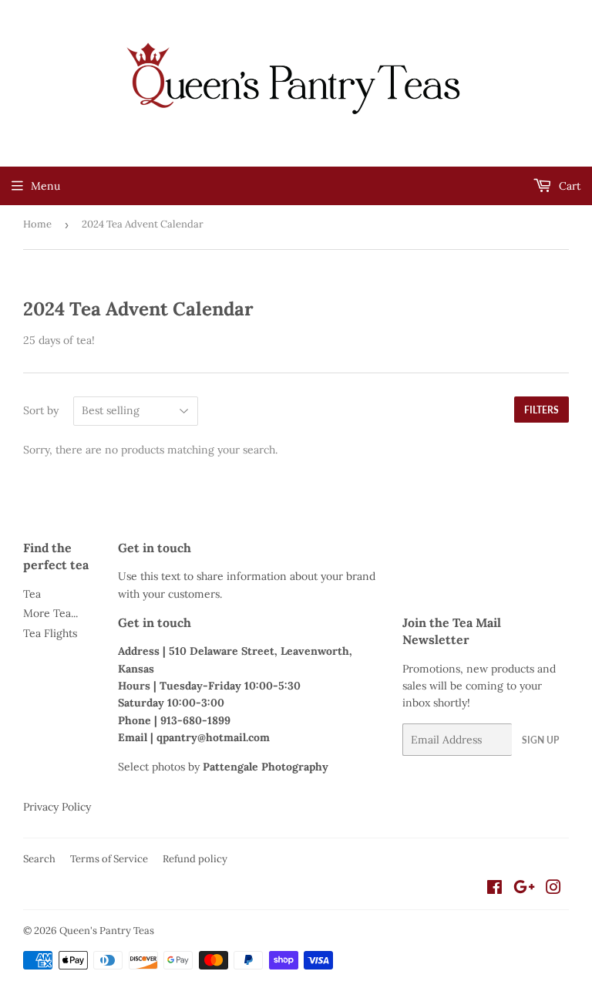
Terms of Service (109, 858)
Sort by (41, 410)
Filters (541, 410)
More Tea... (50, 613)
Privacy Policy (57, 807)
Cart (568, 186)
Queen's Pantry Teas (106, 930)
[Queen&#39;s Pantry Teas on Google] (524, 889)
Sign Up (540, 740)
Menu (45, 186)
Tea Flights (50, 633)
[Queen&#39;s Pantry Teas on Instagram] (553, 889)
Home (37, 224)
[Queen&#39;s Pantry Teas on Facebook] (494, 889)
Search (39, 858)
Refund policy (195, 858)
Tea (32, 594)
